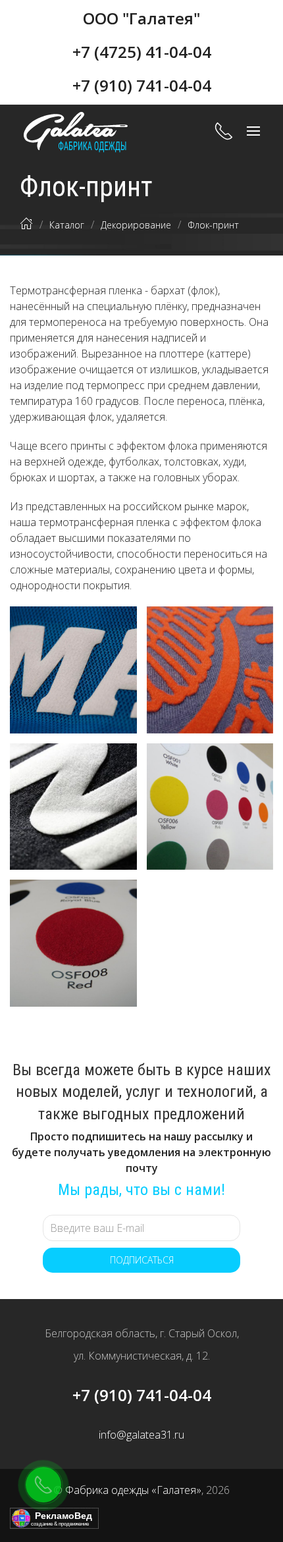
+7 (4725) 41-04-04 (141, 52)
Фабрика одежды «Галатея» (133, 1490)
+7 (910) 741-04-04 (141, 85)
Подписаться (142, 1260)
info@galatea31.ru (141, 1434)
